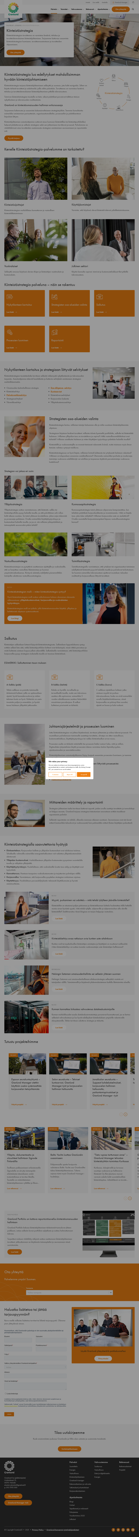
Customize (55, 775)
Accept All (84, 775)
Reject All (69, 775)
